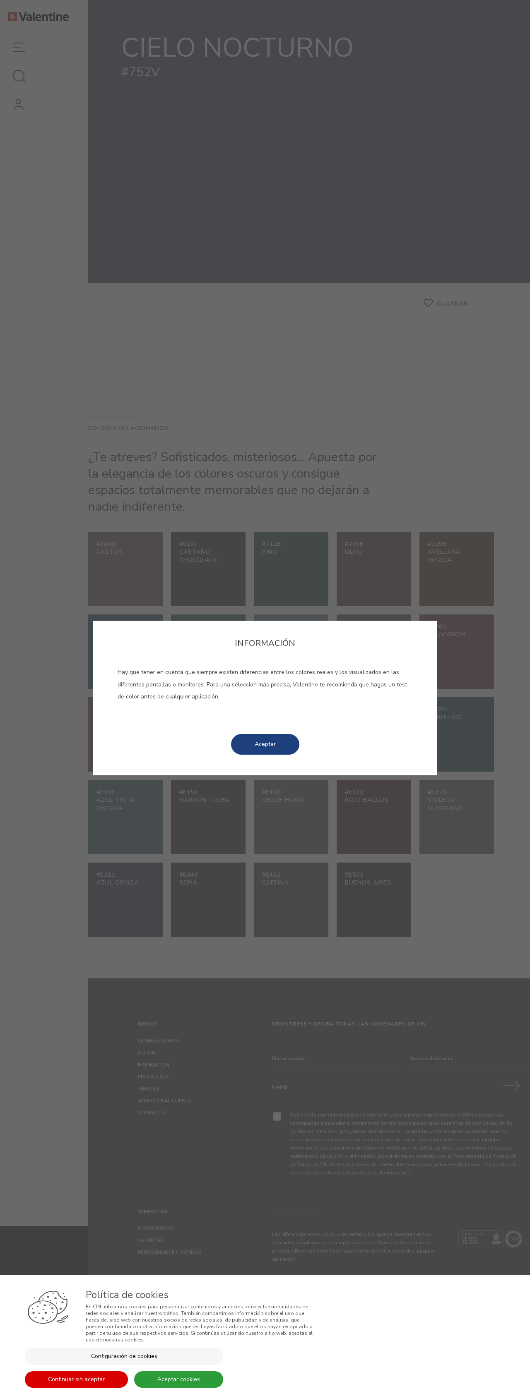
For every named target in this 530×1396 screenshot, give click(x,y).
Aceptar (265, 744)
